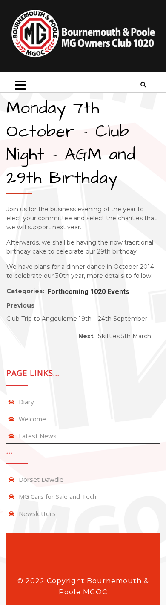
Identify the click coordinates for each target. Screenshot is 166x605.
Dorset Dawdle (41, 479)
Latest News (38, 436)
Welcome (32, 419)
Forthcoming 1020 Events (88, 292)
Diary (26, 402)
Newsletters (37, 513)
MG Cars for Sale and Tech (57, 496)
